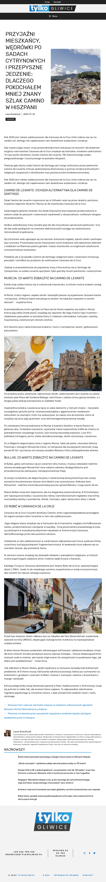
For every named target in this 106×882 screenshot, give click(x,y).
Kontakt (57, 2)
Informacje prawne (66, 875)
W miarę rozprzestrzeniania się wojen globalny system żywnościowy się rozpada (59, 789)
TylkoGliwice (26, 875)
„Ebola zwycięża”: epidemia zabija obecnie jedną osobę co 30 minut (52, 763)
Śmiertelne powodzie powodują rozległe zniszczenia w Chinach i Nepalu (54, 757)
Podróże (10, 119)
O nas (47, 2)
